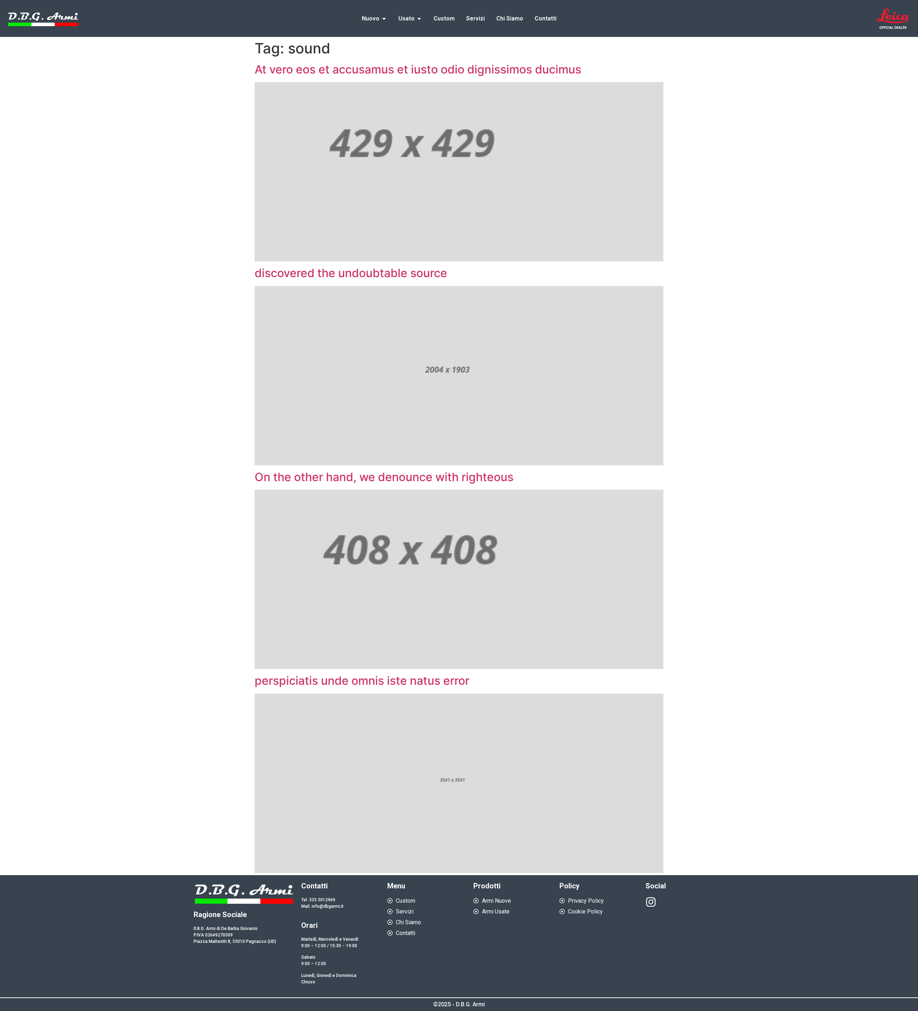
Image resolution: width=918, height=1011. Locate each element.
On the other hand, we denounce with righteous (384, 477)
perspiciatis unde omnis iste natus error (362, 681)
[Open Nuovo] (384, 18)
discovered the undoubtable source (351, 273)
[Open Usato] (419, 18)
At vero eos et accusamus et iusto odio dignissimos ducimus (418, 69)
